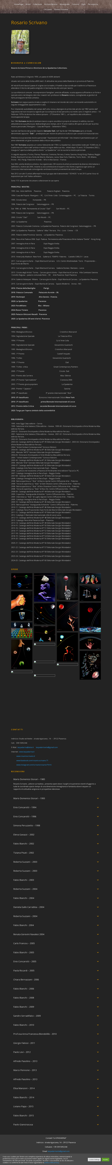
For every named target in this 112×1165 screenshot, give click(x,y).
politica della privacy (51, 1162)
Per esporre (93, 4)
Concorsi (75, 4)
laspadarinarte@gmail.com (47, 747)
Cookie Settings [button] (94, 1159)
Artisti (28, 4)
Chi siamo (48, 10)
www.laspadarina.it (26, 752)
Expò (84, 4)
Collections (37, 4)
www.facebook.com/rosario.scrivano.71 (32, 760)
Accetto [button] (105, 1159)
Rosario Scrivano (61, 10)
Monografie (65, 4)
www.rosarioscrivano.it (25, 756)
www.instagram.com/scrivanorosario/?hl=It (31, 765)
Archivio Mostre (50, 4)
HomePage (18, 4)
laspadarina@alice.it (26, 747)
